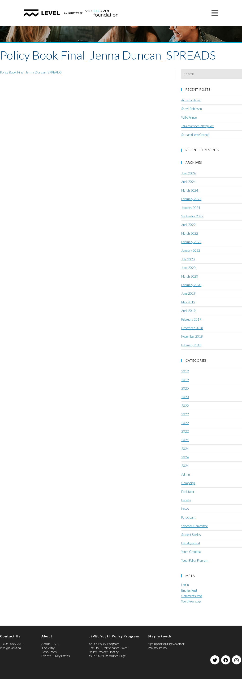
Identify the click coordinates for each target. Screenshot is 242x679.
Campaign (188, 483)
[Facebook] (225, 660)
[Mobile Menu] (215, 12)
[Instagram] (236, 660)
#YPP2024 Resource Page (107, 656)
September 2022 (192, 216)
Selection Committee (194, 526)
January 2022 (190, 250)
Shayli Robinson (191, 109)
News (185, 509)
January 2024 (190, 208)
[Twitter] (215, 660)
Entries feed (189, 590)
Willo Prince (189, 117)
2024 (185, 440)
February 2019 (191, 319)
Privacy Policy (157, 648)
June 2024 (188, 173)
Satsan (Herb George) (195, 135)
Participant (188, 517)
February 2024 (191, 199)
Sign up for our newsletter (166, 644)
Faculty (186, 500)
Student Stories (191, 535)
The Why (48, 648)
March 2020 (189, 276)
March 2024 (189, 190)
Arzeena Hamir (191, 100)
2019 (185, 371)
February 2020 (191, 285)
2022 (185, 406)
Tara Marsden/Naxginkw (197, 126)
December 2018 (192, 328)
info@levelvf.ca (10, 648)
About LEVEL (50, 644)
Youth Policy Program (194, 560)
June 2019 (188, 293)
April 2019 (188, 311)
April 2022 (188, 225)
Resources (49, 652)
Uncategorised (190, 543)
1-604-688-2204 (12, 644)
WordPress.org (191, 601)
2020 (185, 388)
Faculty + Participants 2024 (108, 648)
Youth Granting (191, 552)
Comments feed (191, 596)
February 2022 (191, 242)
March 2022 (189, 233)
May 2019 (188, 302)
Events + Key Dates (55, 656)
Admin (185, 474)
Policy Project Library (104, 652)
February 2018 (191, 345)
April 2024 (188, 182)
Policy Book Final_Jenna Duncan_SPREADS (30, 72)
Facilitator (187, 492)
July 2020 (188, 259)
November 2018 (192, 336)
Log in (185, 585)
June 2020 (188, 268)
